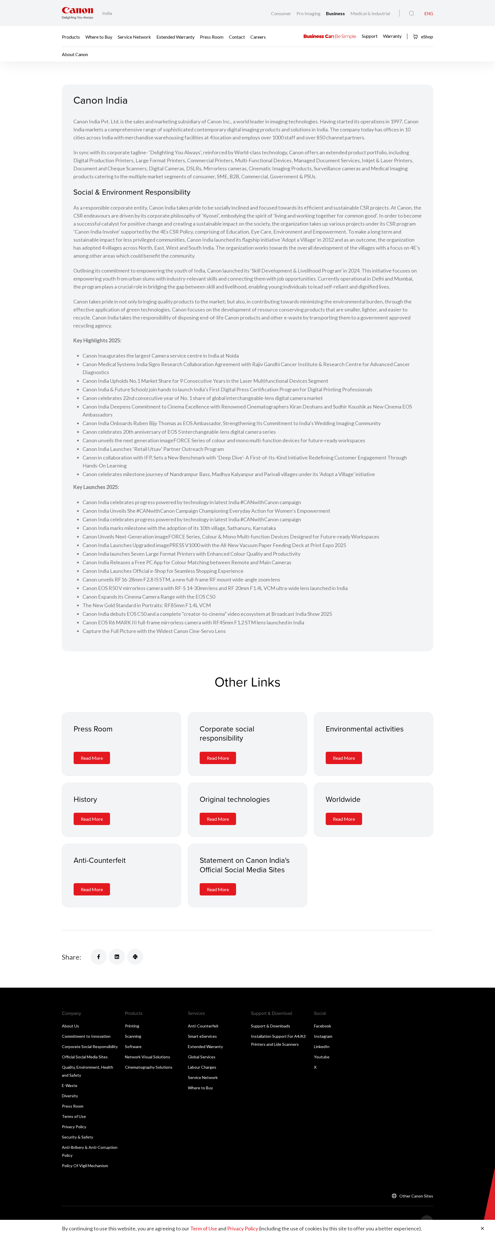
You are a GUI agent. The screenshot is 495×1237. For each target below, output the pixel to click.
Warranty (392, 36)
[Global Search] (411, 13)
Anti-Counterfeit (100, 860)
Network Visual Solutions (147, 1056)
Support (370, 36)
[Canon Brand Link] (77, 13)
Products (71, 36)
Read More (92, 758)
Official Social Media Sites (85, 1056)
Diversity (70, 1095)
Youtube (321, 1056)
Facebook (322, 1025)
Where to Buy (98, 36)
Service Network (134, 36)
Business (336, 13)
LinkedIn (321, 1046)
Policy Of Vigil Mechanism (85, 1165)
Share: (71, 957)
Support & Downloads (270, 1025)
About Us (70, 1025)
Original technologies (235, 799)
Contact (237, 36)
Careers (258, 36)
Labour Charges (202, 1067)
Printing (132, 1025)
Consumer (281, 13)
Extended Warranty (175, 36)
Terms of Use (74, 1116)
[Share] (99, 957)
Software (133, 1046)
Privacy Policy (74, 1126)
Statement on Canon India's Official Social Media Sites (245, 865)
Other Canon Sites (416, 1195)
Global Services (201, 1056)
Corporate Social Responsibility (90, 1046)
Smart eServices (202, 1036)
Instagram (323, 1036)
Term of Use (203, 1228)
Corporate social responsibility (227, 733)
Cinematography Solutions (148, 1067)
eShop (426, 36)
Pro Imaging (308, 13)
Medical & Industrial (370, 13)
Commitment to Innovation (86, 1036)
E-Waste (69, 1085)
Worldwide (343, 799)
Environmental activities (365, 728)
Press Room (211, 36)
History (85, 799)
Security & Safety (77, 1137)
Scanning (133, 1036)
